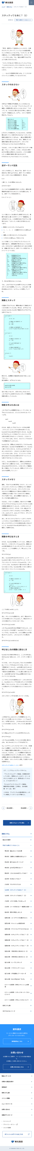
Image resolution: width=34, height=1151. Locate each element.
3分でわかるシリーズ (9, 1011)
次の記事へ (24, 808)
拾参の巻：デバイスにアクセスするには (17, 929)
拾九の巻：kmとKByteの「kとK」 (15, 979)
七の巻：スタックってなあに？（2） (16, 895)
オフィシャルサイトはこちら (14, 1134)
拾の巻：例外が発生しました (13, 912)
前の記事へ (10, 808)
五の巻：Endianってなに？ (13, 879)
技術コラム (9, 6)
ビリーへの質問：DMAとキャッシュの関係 (17, 986)
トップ (3, 6)
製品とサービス (6, 1076)
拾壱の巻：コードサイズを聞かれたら (16, 918)
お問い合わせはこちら (17, 1067)
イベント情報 (6, 1098)
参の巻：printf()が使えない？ (14, 868)
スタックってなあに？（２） (10, 765)
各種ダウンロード (7, 1115)
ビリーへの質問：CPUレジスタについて (17, 1000)
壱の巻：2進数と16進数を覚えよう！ (16, 856)
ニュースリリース (7, 1104)
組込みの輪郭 (6, 840)
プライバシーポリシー (9, 1124)
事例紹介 (4, 1087)
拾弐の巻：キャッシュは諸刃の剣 (15, 923)
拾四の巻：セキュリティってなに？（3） (17, 946)
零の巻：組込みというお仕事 (13, 851)
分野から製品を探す (8, 1081)
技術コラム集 (6, 1005)
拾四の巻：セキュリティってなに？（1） (17, 934)
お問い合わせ (6, 1109)
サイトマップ (7, 1121)
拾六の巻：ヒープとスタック (13, 962)
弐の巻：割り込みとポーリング (14, 862)
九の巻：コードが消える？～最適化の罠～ (17, 907)
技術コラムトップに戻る (17, 823)
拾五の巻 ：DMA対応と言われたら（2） (17, 957)
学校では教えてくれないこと (11, 845)
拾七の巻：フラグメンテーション (15, 968)
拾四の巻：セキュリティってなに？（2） (17, 940)
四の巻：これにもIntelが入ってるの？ (16, 873)
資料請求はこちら (17, 1041)
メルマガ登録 (7, 1127)
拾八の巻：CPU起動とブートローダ (15, 973)
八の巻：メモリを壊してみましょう (15, 901)
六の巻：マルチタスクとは (13, 884)
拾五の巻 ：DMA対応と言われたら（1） (17, 951)
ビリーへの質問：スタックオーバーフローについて (17, 993)
